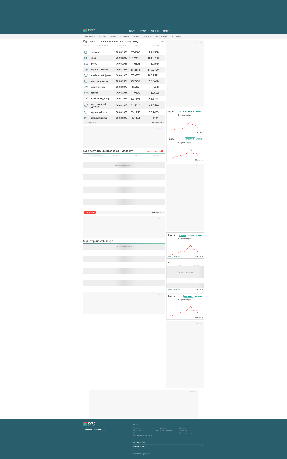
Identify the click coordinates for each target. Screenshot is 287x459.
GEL (86, 112)
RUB (86, 63)
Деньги (132, 31)
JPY (86, 87)
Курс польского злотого (141, 433)
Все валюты (137, 428)
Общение (155, 31)
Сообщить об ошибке (93, 429)
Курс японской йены (163, 433)
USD (86, 52)
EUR (86, 57)
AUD (86, 105)
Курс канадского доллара (188, 433)
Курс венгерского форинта (142, 435)
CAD (86, 98)
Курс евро (182, 428)
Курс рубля (137, 430)
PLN (86, 81)
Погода (142, 31)
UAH (86, 92)
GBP (86, 69)
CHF (86, 75)
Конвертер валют (161, 36)
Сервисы (167, 31)
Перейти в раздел (174, 256)
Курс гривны (183, 430)
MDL (86, 118)
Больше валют (89, 122)
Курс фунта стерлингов (164, 430)
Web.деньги (176, 36)
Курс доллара (161, 428)
